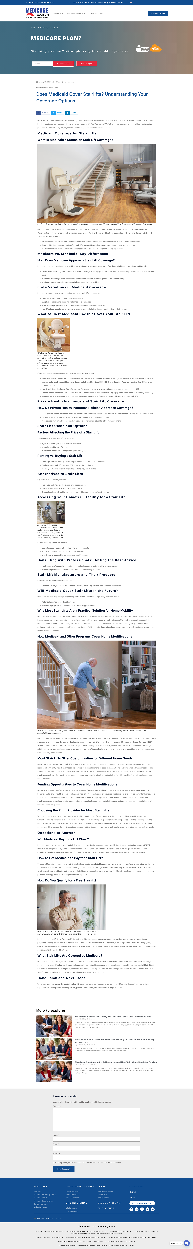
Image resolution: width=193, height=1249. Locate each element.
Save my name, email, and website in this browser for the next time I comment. (88, 1162)
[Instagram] (142, 1209)
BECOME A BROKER (110, 1202)
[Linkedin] (147, 1209)
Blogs (101, 13)
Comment (58, 1106)
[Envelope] (136, 1209)
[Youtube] (153, 1209)
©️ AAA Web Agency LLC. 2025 (48, 1218)
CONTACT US (136, 1186)
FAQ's (132, 1197)
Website (56, 1153)
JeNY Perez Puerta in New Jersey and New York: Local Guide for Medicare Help (113, 1016)
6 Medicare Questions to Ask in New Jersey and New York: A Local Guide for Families (116, 1062)
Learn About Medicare (74, 13)
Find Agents (106, 1208)
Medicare (57, 13)
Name (56, 1135)
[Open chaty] (187, 1243)
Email (56, 1144)
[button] (43, 113)
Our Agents (92, 13)
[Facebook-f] (131, 1209)
